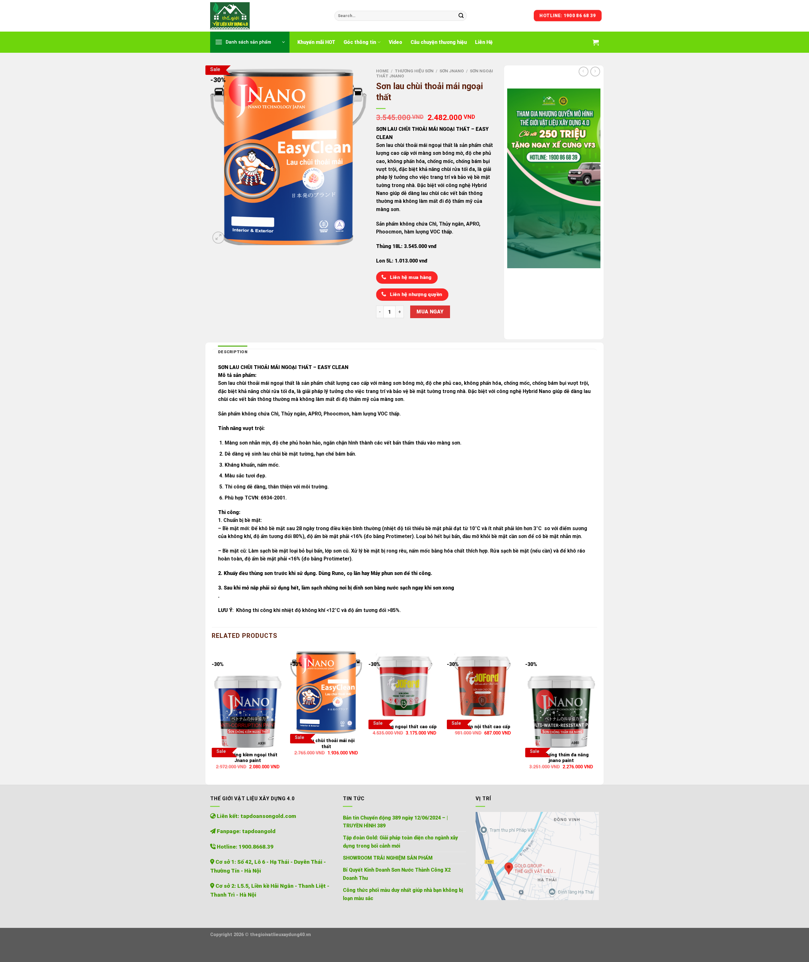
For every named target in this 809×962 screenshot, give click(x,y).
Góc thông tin (360, 42)
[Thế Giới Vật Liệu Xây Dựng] (267, 16)
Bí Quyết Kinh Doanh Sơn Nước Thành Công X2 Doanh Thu (397, 874)
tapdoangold (259, 831)
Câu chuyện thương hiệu (439, 42)
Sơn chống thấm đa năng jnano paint (561, 757)
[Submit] (461, 15)
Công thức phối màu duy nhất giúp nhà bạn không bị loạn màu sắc (403, 894)
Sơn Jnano (452, 71)
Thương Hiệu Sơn (414, 71)
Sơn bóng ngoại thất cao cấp (405, 726)
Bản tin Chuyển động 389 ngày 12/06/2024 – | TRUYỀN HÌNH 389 (395, 822)
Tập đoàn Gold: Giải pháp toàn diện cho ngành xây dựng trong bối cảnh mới (400, 842)
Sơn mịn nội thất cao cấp (482, 726)
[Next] (597, 712)
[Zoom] (218, 238)
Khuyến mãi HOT (316, 42)
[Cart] (596, 42)
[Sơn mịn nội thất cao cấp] (483, 685)
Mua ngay (430, 312)
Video (395, 42)
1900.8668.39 (256, 847)
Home (382, 71)
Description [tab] (232, 351)
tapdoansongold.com (268, 816)
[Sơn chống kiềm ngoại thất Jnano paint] (248, 699)
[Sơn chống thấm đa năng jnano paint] (561, 699)
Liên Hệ (484, 42)
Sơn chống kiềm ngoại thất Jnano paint (247, 757)
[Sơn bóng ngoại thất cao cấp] (404, 685)
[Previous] (212, 712)
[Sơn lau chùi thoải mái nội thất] (326, 692)
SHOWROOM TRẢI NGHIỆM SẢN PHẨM (388, 858)
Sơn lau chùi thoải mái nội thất (326, 743)
